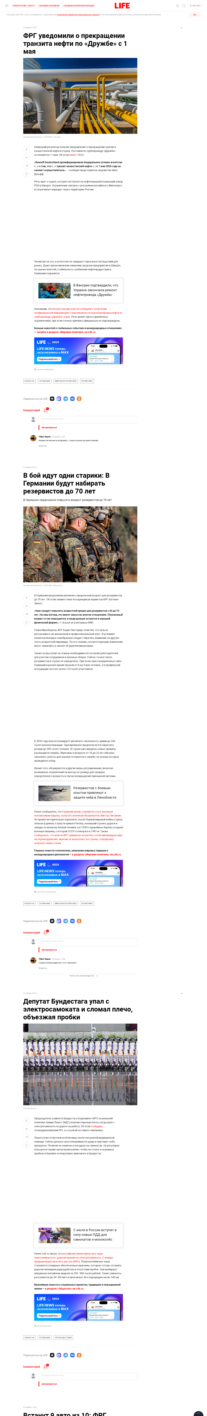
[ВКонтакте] (72, 399)
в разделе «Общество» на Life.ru (63, 1288)
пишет (73, 154)
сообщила (97, 1126)
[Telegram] (65, 399)
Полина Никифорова (45, 369)
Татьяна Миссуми (44, 1326)
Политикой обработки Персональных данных (78, 14)
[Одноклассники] (79, 399)
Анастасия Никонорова (46, 892)
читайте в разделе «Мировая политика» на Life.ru (66, 332)
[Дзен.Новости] (52, 399)
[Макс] (59, 399)
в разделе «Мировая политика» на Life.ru (96, 854)
